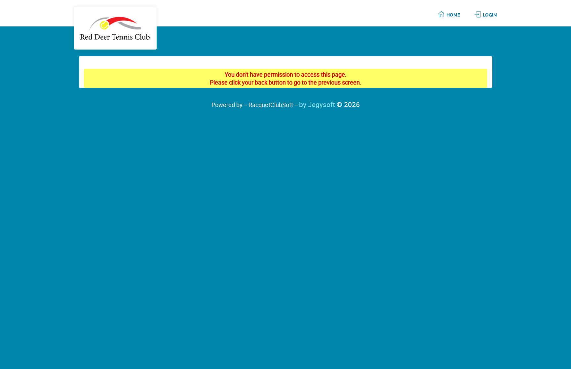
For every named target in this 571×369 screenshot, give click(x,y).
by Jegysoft (329, 104)
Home (453, 15)
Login (490, 15)
